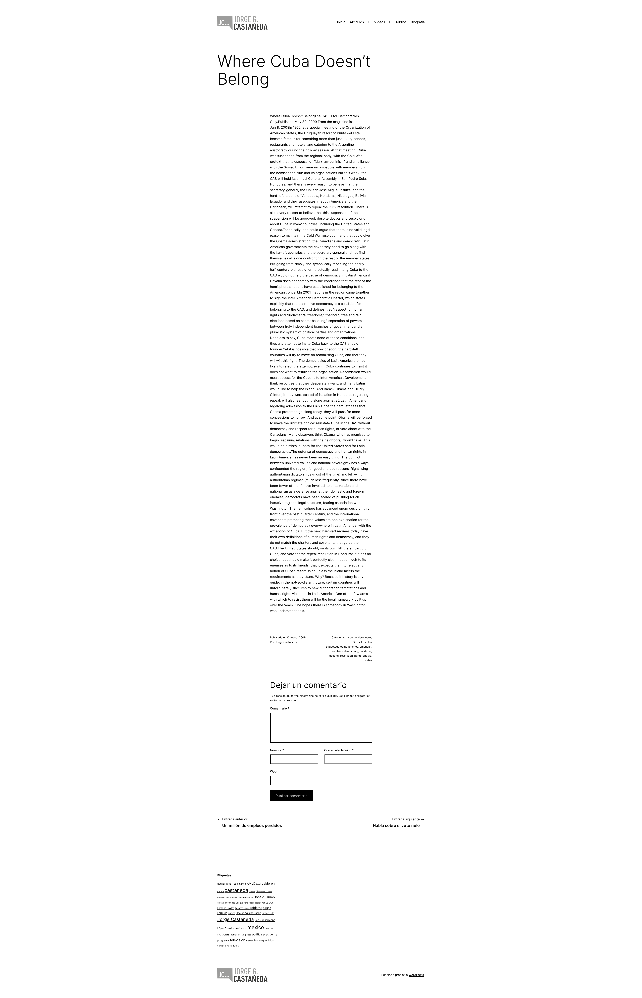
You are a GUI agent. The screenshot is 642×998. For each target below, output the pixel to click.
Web (273, 771)
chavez (252, 891)
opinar (234, 934)
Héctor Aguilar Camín (248, 913)
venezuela (233, 945)
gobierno (255, 908)
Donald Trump (264, 897)
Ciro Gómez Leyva (264, 891)
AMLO (251, 883)
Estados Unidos (225, 908)
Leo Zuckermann (265, 920)
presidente (270, 934)
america (353, 646)
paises (248, 935)
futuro (246, 908)
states (368, 660)
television (237, 940)
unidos (269, 940)
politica (257, 934)
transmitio (252, 940)
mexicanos (240, 928)
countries (337, 651)
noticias (223, 934)
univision (221, 945)
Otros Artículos (362, 642)
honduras (365, 651)
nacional (269, 928)
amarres (231, 883)
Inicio (341, 22)
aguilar (221, 883)
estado (258, 902)
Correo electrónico (339, 750)
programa (223, 940)
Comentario (279, 708)
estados (268, 902)
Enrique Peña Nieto (245, 903)
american (365, 646)
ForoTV (239, 908)
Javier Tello (268, 913)
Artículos (357, 22)
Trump (261, 940)
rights (357, 655)
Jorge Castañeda (286, 642)
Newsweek (364, 637)
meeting (334, 655)
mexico (255, 927)
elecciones (230, 902)
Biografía (418, 22)
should (367, 655)
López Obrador (225, 928)
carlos (220, 891)
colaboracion (223, 897)
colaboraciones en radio (241, 897)
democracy (351, 651)
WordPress (416, 975)
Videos (379, 22)
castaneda (236, 890)
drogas (220, 903)
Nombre (277, 750)
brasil (258, 884)
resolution (346, 655)
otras (241, 934)
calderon (268, 883)
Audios (401, 22)
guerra (231, 913)
